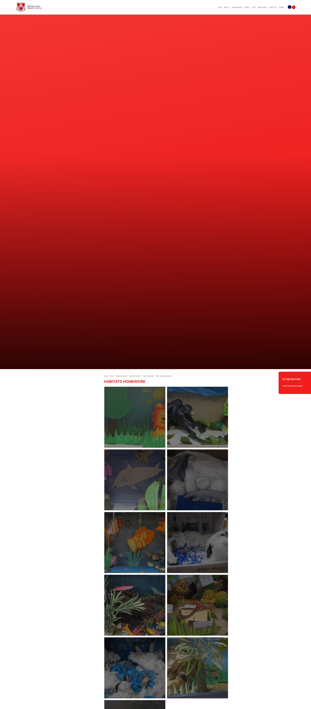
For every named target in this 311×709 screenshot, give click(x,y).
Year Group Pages (121, 376)
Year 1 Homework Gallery (164, 376)
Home (105, 376)
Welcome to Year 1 (135, 376)
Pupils (112, 376)
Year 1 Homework (148, 376)
